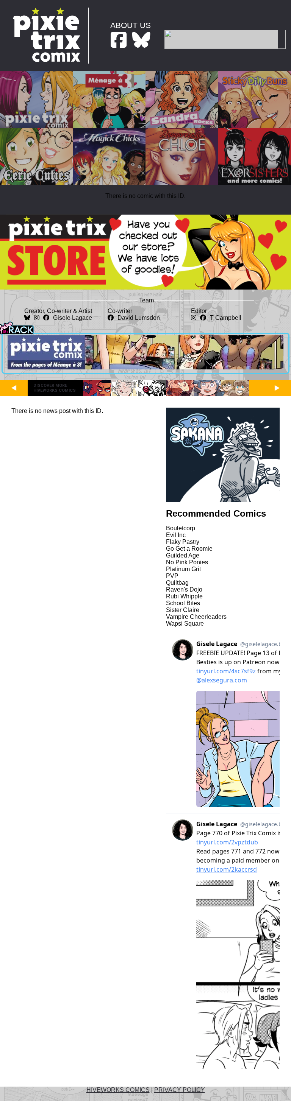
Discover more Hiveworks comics (54, 388)
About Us (130, 25)
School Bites (183, 603)
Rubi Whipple (184, 596)
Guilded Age (182, 555)
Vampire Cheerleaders (196, 617)
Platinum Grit (183, 569)
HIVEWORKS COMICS (118, 1090)
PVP (172, 576)
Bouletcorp (180, 528)
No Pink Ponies (187, 562)
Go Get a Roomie (189, 548)
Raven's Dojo (184, 589)
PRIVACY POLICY (179, 1090)
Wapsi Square (185, 623)
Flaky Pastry (182, 542)
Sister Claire (182, 610)
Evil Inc (176, 535)
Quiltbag (177, 582)
